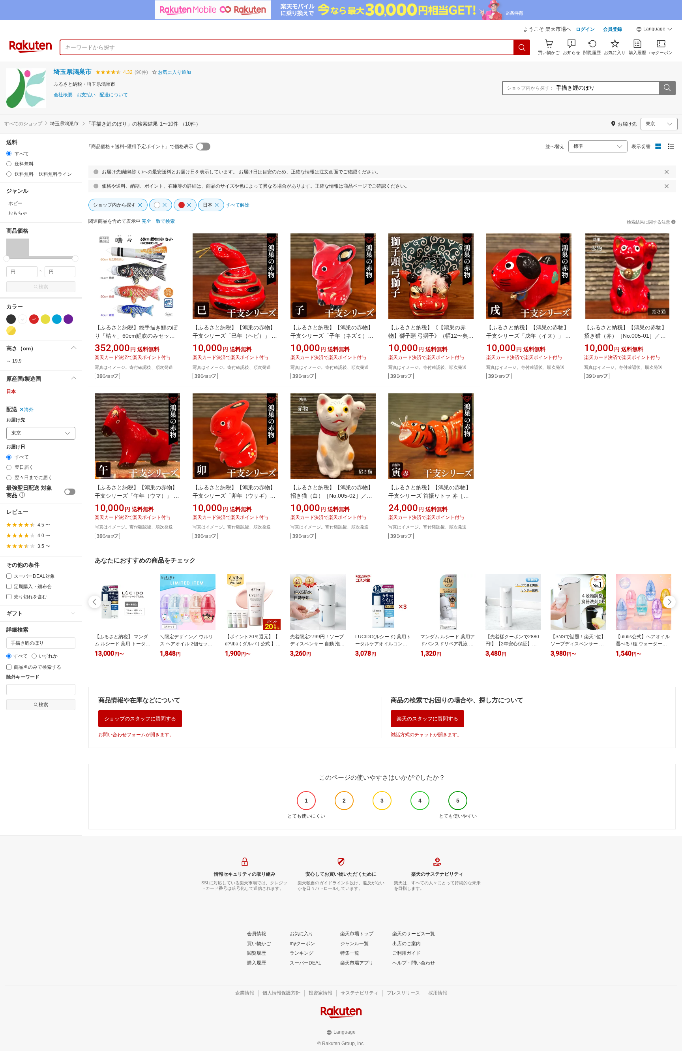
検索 (43, 287)
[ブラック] (11, 319)
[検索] (522, 47)
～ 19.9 (14, 361)
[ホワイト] (22, 319)
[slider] (6, 258)
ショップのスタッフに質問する (140, 719)
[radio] (8, 153)
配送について (113, 95)
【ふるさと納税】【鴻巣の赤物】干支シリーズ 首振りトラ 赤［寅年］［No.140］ (429, 495)
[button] (654, 30)
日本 (11, 391)
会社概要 (63, 95)
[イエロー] (45, 319)
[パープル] (68, 319)
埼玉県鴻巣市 (73, 71)
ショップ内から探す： (530, 88)
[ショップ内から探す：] (667, 88)
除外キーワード (22, 677)
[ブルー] (57, 319)
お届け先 (15, 420)
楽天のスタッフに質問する (427, 719)
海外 (29, 409)
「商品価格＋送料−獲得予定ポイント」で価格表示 (139, 146)
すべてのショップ (23, 123)
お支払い (86, 95)
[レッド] (34, 319)
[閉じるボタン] (667, 171)
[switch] (69, 492)
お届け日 (15, 446)
